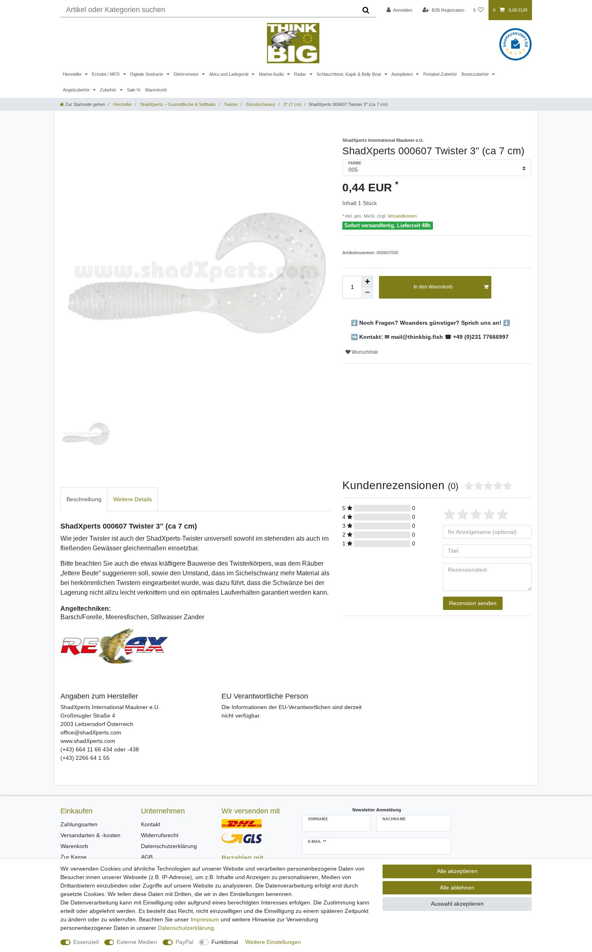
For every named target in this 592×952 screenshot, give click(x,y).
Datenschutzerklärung (169, 846)
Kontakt (150, 824)
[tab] (84, 499)
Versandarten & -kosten (90, 835)
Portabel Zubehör (440, 74)
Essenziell (86, 942)
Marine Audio (272, 74)
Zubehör (109, 89)
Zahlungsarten (78, 824)
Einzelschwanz (260, 104)
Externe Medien (137, 942)
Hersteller (73, 74)
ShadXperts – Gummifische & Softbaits (177, 104)
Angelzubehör (77, 89)
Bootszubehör (476, 74)
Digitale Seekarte (147, 74)
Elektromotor (187, 74)
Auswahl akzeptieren (457, 903)
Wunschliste (364, 352)
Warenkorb (156, 89)
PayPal (184, 942)
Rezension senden (473, 603)
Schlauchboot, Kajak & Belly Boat (349, 74)
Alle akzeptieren (457, 871)
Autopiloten (402, 74)
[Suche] (366, 10)
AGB (147, 857)
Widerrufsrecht (159, 835)
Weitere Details (132, 499)
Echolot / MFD (106, 74)
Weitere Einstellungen (273, 942)
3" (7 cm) (292, 104)
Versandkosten (401, 216)
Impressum (204, 919)
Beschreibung (83, 499)
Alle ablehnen (457, 887)
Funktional (224, 942)
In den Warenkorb (433, 287)
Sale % (134, 89)
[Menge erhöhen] (367, 281)
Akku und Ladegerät (229, 74)
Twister (230, 104)
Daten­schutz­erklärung (186, 928)
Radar (300, 74)
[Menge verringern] (367, 293)
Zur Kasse (73, 857)
